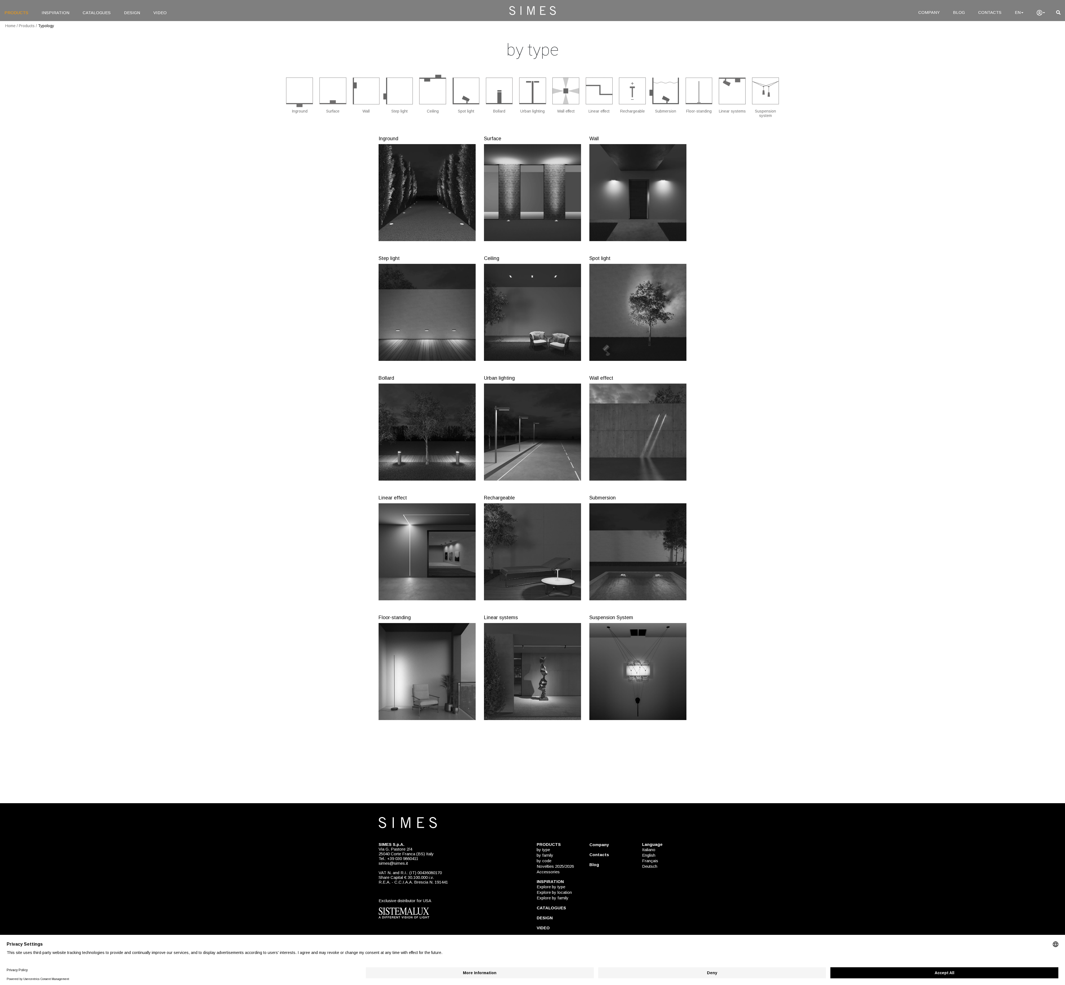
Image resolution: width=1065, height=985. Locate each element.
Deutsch (649, 866)
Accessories (548, 871)
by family (545, 855)
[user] (1040, 13)
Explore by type (551, 886)
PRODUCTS (16, 12)
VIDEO (160, 12)
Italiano (648, 849)
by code (544, 860)
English (648, 855)
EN (1018, 12)
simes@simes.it (393, 863)
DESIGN (132, 12)
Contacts (599, 854)
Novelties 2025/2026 (555, 866)
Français (650, 860)
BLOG (959, 12)
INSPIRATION (55, 12)
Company (599, 844)
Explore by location (554, 892)
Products (27, 26)
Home (10, 26)
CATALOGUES (97, 12)
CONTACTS (989, 12)
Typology (46, 26)
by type (543, 849)
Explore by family (553, 897)
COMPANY (929, 12)
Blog (594, 864)
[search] (1058, 12)
